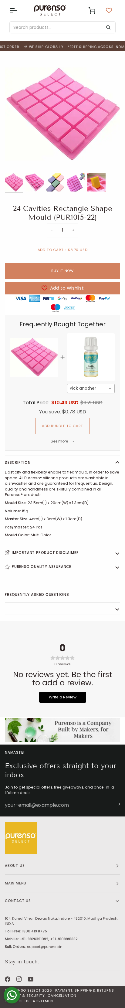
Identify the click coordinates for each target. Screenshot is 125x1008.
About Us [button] (15, 865)
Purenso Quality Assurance (41, 566)
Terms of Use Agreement (30, 1001)
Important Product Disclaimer (45, 552)
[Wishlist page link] (109, 10)
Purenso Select (25, 990)
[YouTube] (30, 979)
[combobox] (91, 388)
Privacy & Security (25, 995)
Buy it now (62, 270)
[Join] (115, 804)
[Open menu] (18, 10)
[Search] (108, 27)
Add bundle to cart (62, 425)
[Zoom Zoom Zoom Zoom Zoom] (62, 114)
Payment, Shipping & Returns (84, 990)
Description (18, 462)
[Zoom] (16, 160)
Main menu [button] (15, 883)
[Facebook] (7, 979)
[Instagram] (19, 979)
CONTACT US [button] (18, 900)
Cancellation (62, 995)
